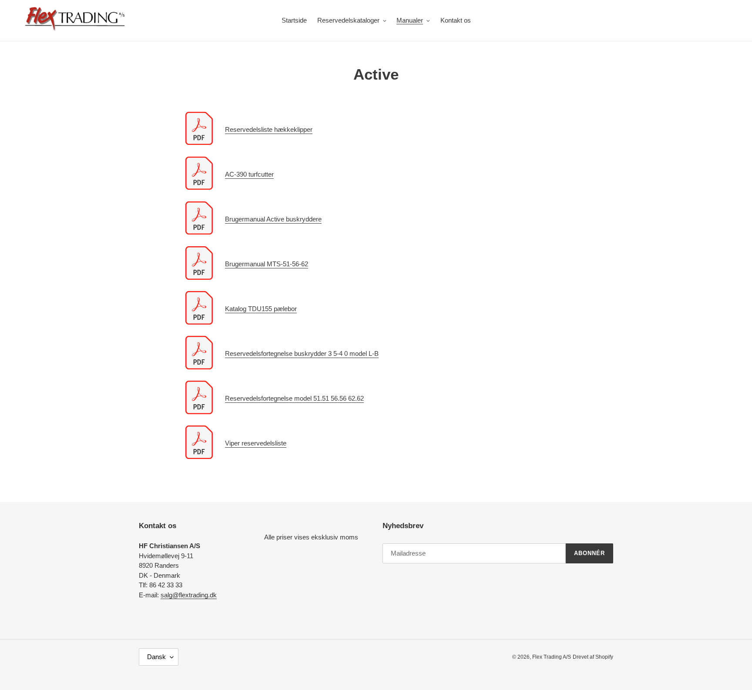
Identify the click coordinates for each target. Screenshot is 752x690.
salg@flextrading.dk (189, 595)
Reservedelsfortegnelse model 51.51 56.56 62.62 (294, 398)
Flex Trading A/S (551, 657)
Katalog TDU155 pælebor (261, 308)
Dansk (156, 656)
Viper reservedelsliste (255, 443)
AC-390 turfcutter (249, 174)
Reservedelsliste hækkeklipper (268, 129)
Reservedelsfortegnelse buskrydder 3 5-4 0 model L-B (302, 353)
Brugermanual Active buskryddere (273, 219)
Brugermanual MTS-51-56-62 (266, 264)
